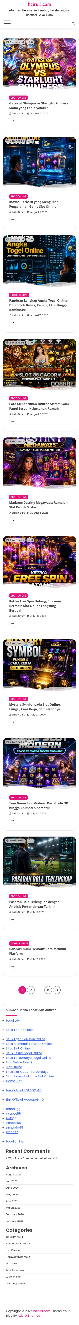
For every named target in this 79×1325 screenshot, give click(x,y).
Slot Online (14, 1067)
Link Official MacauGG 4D (25, 1099)
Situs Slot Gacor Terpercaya (27, 1071)
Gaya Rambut (14, 1237)
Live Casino (13, 1250)
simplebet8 (14, 1127)
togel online (19, 295)
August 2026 (13, 1174)
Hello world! (49, 1158)
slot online (18, 97)
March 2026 (13, 1208)
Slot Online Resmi (19, 1062)
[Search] (73, 24)
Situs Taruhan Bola (20, 1030)
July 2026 (11, 1181)
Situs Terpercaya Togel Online (28, 1058)
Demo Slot (14, 1081)
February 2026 (15, 1214)
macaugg (13, 1109)
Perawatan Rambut (18, 1257)
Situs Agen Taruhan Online (25, 1039)
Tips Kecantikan (15, 1270)
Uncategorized (15, 1283)
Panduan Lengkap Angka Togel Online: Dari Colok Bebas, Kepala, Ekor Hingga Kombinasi (38, 305)
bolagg (11, 1118)
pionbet (12, 1132)
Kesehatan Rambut (18, 1243)
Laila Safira (19, 113)
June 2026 (12, 1188)
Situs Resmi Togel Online (24, 1053)
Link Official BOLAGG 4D (24, 1090)
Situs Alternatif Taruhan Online (29, 1044)
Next (57, 990)
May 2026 (12, 1194)
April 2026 (12, 1201)
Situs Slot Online (18, 1048)
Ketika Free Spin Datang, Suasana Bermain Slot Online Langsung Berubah (35, 606)
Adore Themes (29, 1315)
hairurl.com (39, 4)
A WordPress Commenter (22, 1158)
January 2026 (14, 1221)
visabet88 (13, 1113)
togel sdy (13, 1020)
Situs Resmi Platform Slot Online (30, 1076)
